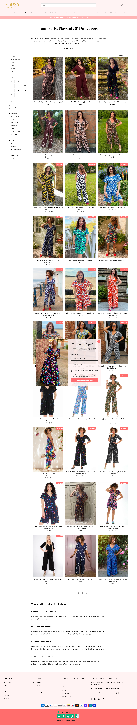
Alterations (123, 12)
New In (6, 12)
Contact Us (65, 684)
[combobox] (68, 5)
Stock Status (14, 155)
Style (12, 102)
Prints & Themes (64, 12)
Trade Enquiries (66, 696)
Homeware (86, 12)
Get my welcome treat (85, 380)
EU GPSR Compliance (39, 692)
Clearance (113, 12)
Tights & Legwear (35, 12)
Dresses (14, 12)
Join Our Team (66, 693)
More (131, 12)
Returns (64, 690)
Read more (68, 48)
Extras (12, 140)
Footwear (76, 12)
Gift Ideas (96, 12)
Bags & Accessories (50, 12)
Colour (13, 56)
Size (12, 77)
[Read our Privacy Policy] (97, 374)
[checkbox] (18, 59)
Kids (104, 12)
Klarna (34, 689)
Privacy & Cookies (38, 686)
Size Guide (7, 695)
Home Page (7, 682)
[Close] (99, 341)
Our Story (6, 698)
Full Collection (8, 686)
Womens (6, 689)
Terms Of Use (37, 682)
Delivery (64, 687)
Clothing (23, 12)
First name (74, 354)
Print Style (14, 114)
